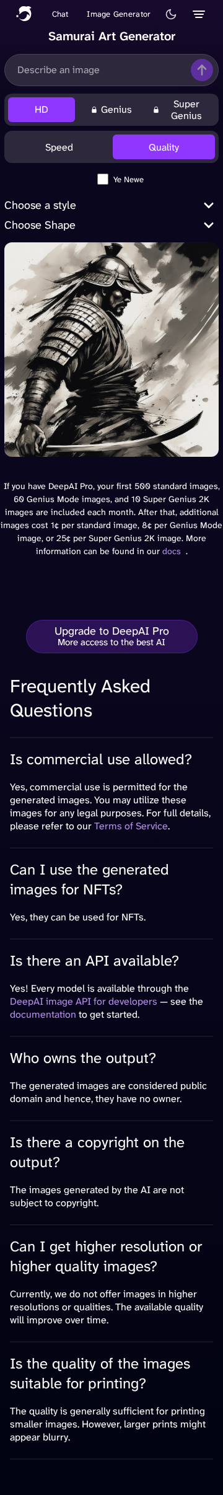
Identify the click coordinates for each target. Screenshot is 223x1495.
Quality (164, 147)
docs (171, 551)
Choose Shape (40, 225)
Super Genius (186, 109)
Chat (60, 14)
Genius (116, 109)
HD (41, 109)
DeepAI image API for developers (83, 1001)
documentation (43, 1014)
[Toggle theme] (171, 14)
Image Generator (119, 14)
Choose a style (40, 205)
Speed (59, 147)
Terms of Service (131, 825)
